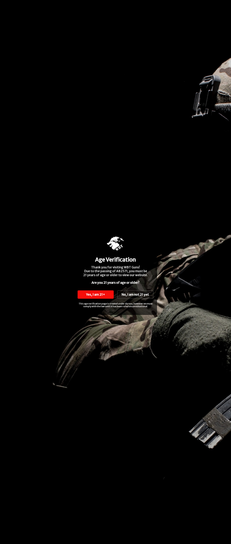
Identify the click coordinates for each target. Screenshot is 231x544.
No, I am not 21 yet (135, 295)
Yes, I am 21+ (95, 295)
